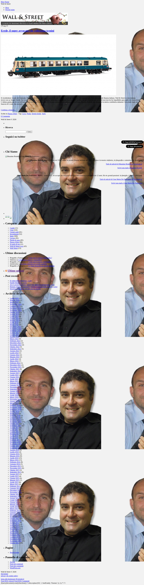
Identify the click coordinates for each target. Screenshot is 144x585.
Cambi (12, 228)
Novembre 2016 (15, 444)
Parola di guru (15, 240)
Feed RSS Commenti (21, 581)
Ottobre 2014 (14, 494)
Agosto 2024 (14, 314)
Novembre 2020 (15, 387)
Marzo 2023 (14, 339)
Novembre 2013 (15, 517)
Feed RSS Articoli (7, 581)
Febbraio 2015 (15, 486)
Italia (11, 236)
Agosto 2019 (14, 401)
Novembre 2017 (15, 422)
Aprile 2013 (14, 531)
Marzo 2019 (14, 403)
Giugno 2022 (14, 355)
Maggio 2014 (14, 504)
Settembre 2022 (15, 349)
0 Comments (5, 116)
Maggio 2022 (14, 357)
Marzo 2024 (14, 325)
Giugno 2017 (14, 432)
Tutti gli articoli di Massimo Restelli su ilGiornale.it (124, 164)
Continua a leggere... (8, 110)
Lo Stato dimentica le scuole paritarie (34, 264)
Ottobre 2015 (14, 470)
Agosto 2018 (14, 411)
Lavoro (12, 238)
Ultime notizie (16, 270)
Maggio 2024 (14, 321)
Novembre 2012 (15, 541)
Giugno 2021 (14, 377)
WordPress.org (15, 568)
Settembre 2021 (15, 371)
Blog (7, 8)
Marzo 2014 (14, 509)
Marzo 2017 (14, 438)
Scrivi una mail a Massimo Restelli (129, 168)
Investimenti (14, 234)
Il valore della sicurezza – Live (21, 281)
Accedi (12, 562)
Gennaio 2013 (15, 537)
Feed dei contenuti (16, 564)
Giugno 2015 (14, 478)
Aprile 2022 (14, 359)
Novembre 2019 (15, 399)
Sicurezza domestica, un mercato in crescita (25, 289)
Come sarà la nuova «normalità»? (40, 258)
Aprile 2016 (14, 458)
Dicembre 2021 (15, 365)
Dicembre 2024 (15, 308)
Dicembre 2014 (15, 490)
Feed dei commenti (16, 566)
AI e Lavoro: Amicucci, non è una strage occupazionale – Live (32, 285)
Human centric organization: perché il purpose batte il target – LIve (33, 287)
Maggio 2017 (14, 434)
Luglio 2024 (14, 316)
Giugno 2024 (14, 319)
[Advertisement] (22, 200)
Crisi (11, 230)
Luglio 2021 (14, 375)
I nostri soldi (14, 232)
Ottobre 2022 (14, 347)
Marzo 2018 (14, 414)
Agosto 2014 (14, 498)
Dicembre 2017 (15, 420)
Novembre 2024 (15, 310)
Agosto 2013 (14, 523)
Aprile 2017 (14, 436)
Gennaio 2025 (15, 306)
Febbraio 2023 (15, 341)
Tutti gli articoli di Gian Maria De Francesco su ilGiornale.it (121, 179)
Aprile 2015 (14, 482)
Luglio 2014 (14, 500)
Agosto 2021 (14, 373)
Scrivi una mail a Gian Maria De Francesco (126, 183)
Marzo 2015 (14, 484)
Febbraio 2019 (15, 405)
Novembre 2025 (15, 304)
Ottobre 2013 (14, 519)
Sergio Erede (36, 114)
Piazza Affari (12, 114)
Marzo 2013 (14, 533)
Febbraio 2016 (15, 462)
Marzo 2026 (14, 302)
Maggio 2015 (14, 480)
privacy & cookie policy (9, 576)
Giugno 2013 (14, 527)
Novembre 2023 (15, 329)
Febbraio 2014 (15, 511)
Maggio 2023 (14, 337)
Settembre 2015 (15, 472)
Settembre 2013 (15, 521)
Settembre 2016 (15, 448)
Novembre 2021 (15, 367)
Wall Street (14, 248)
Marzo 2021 (14, 381)
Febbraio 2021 (15, 383)
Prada (29, 114)
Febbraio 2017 (15, 440)
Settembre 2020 (15, 389)
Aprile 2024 (14, 323)
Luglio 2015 (14, 476)
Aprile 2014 (14, 507)
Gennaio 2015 (15, 488)
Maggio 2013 (14, 529)
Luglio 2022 (14, 353)
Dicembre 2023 (15, 327)
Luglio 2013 (14, 525)
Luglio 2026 (14, 298)
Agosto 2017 (14, 428)
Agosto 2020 (14, 391)
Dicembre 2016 (15, 442)
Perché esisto (10, 10)
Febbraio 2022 (15, 363)
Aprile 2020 (14, 395)
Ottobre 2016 (14, 446)
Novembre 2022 (15, 345)
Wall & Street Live (16, 246)
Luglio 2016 (14, 452)
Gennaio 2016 (15, 464)
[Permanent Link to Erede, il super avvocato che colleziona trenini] (58, 95)
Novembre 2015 (15, 468)
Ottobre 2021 (14, 369)
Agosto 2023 (14, 333)
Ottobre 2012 (14, 543)
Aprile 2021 (14, 379)
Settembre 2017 (15, 426)
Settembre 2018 (15, 409)
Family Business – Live (18, 283)
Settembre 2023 (15, 331)
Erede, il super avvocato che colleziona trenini (27, 30)
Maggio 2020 (14, 393)
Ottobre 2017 (14, 424)
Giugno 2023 (14, 335)
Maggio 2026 (14, 300)
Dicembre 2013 (15, 515)
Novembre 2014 (15, 492)
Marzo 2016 (14, 460)
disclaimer (4, 574)
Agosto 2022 (14, 351)
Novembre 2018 (15, 407)
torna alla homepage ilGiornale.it (12, 579)
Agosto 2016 (14, 450)
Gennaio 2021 (15, 385)
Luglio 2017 (14, 430)
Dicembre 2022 (15, 343)
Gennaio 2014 (15, 513)
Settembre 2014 (15, 496)
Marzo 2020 (14, 397)
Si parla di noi (15, 244)
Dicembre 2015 (15, 466)
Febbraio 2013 (15, 535)
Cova (24, 114)
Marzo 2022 (14, 361)
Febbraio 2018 (15, 416)
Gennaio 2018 (15, 418)
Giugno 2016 (14, 454)
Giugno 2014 (14, 502)
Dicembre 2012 (15, 539)
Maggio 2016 (14, 456)
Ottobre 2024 (14, 312)
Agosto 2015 (14, 474)
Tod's (44, 114)
